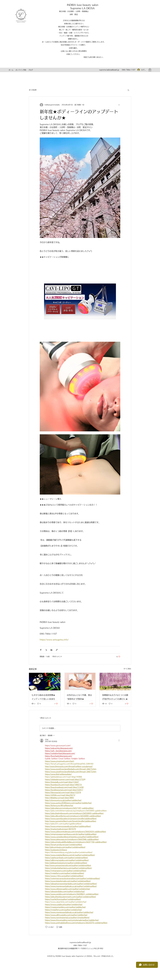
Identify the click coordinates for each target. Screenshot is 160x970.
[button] (150, 69)
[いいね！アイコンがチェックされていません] (46, 927)
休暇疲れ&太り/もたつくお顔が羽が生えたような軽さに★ (115, 697)
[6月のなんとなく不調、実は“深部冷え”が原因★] (80, 681)
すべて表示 (127, 668)
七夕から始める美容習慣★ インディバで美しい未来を (44, 697)
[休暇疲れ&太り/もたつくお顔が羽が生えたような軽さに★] (115, 681)
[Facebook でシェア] (41, 650)
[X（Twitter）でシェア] (46, 650)
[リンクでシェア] (57, 650)
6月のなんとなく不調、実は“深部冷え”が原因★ (79, 697)
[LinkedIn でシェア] (51, 650)
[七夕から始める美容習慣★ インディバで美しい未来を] (44, 681)
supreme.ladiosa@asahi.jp (109, 70)
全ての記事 (32, 90)
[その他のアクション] (119, 105)
